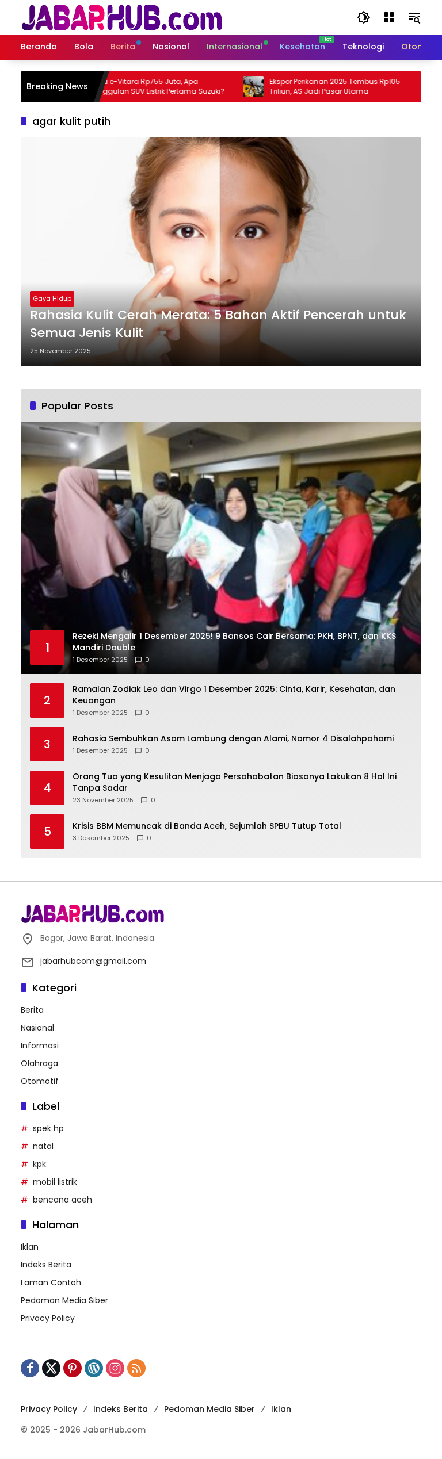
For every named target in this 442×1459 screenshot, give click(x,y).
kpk (39, 1164)
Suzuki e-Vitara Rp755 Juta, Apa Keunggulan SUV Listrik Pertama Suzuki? (129, 86)
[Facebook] (30, 1368)
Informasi (40, 1045)
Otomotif (40, 1081)
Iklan (30, 1247)
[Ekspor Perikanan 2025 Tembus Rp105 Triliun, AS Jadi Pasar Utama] (227, 86)
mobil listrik (55, 1182)
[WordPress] (94, 1368)
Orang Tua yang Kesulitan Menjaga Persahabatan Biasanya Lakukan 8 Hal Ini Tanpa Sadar (235, 782)
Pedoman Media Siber (64, 1300)
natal (43, 1146)
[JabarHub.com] (121, 16)
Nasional (37, 1027)
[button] (364, 17)
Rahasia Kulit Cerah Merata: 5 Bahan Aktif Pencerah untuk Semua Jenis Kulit (218, 324)
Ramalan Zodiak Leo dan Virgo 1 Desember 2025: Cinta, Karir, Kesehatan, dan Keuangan (234, 695)
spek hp (48, 1128)
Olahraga (39, 1063)
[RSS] (136, 1368)
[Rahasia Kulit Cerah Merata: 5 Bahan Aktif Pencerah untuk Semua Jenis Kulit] (221, 251)
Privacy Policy (48, 1318)
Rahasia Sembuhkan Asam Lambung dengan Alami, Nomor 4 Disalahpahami (233, 738)
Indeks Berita (46, 1264)
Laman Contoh (51, 1282)
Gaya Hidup (52, 298)
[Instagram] (115, 1368)
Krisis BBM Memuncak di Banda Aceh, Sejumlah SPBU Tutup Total (207, 826)
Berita (32, 1010)
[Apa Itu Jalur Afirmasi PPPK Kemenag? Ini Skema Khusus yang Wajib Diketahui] (411, 86)
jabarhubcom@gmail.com (93, 961)
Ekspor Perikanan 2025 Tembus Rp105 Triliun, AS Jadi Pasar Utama (308, 86)
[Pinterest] (72, 1368)
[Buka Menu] (389, 17)
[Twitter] (51, 1368)
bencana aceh (62, 1199)
